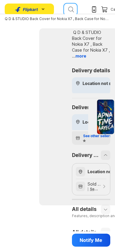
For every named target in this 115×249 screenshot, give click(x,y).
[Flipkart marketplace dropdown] (26, 9)
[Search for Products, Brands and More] (70, 9)
